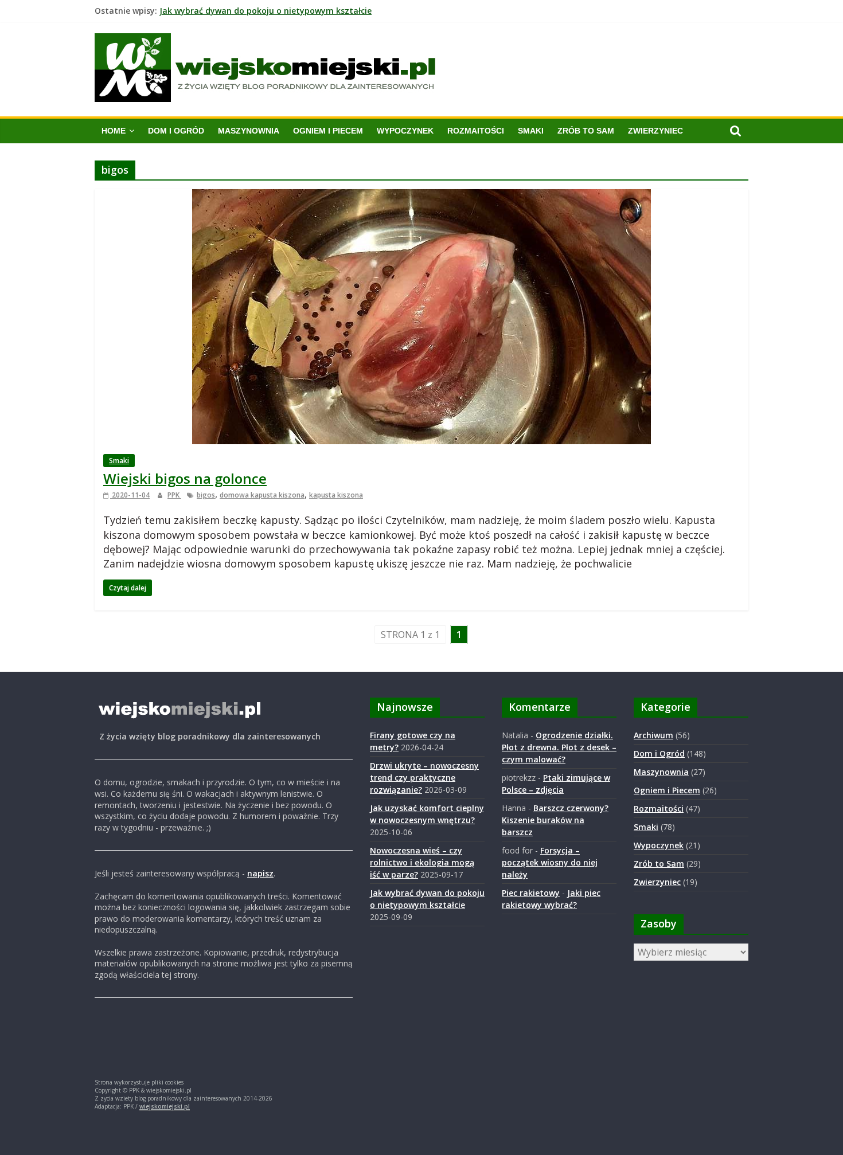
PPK (174, 495)
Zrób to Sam (585, 130)
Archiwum (653, 735)
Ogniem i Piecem (328, 130)
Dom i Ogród (176, 130)
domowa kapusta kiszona (262, 495)
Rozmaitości (475, 130)
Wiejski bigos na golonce (185, 478)
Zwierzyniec (655, 130)
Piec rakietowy (531, 892)
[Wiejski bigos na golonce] (421, 196)
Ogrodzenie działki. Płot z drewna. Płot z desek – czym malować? (559, 747)
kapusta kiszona (336, 495)
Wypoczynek (405, 130)
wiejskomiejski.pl (164, 1106)
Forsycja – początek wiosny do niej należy (550, 862)
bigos (206, 495)
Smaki (531, 130)
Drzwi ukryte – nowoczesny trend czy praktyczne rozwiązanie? (424, 777)
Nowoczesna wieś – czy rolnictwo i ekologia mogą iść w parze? (284, 7)
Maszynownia (248, 130)
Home (114, 130)
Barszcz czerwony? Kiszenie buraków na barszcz (555, 819)
